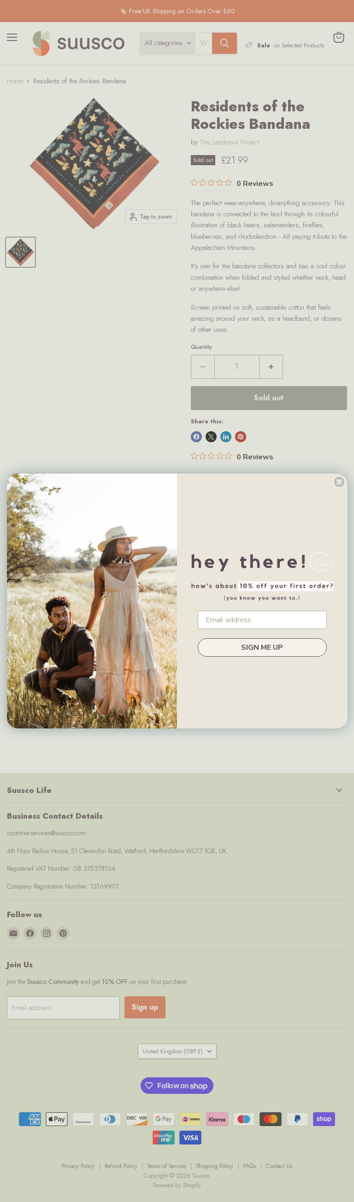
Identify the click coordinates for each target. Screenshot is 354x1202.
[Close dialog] (339, 481)
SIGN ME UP (262, 647)
